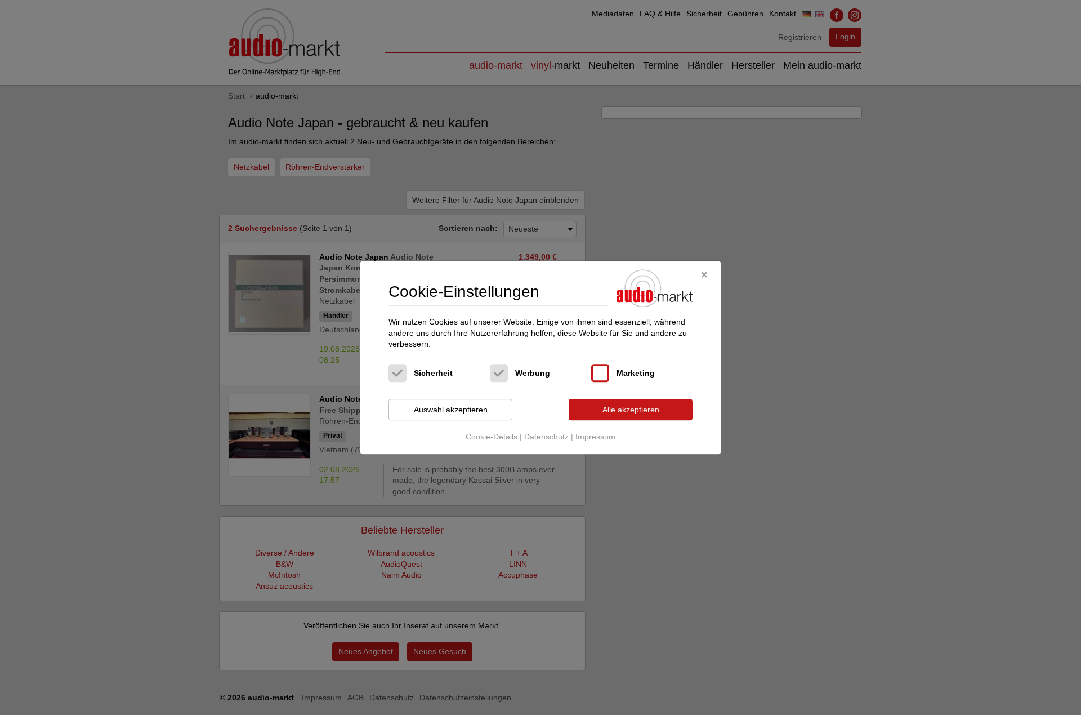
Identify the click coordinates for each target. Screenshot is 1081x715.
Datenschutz (546, 437)
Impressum (595, 437)
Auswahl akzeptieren (451, 409)
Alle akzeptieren (630, 409)
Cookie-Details (491, 437)
